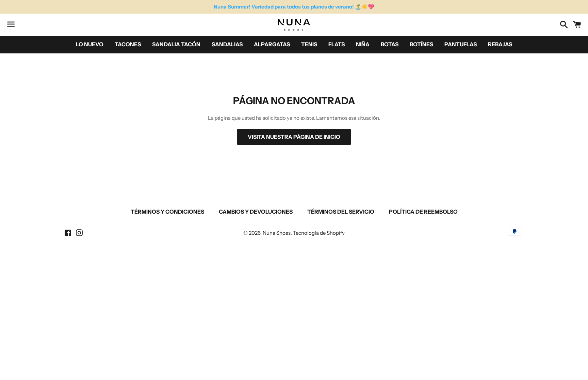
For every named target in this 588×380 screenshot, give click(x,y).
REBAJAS (500, 44)
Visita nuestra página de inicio (294, 136)
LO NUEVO (89, 44)
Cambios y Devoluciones (256, 211)
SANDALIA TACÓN (176, 44)
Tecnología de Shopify (319, 233)
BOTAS (389, 44)
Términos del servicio (340, 211)
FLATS (336, 44)
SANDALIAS (227, 44)
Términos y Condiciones (167, 211)
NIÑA (363, 44)
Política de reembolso (423, 211)
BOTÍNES (421, 44)
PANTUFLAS (460, 44)
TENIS (309, 44)
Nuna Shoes (277, 233)
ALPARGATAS (272, 44)
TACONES (128, 44)
